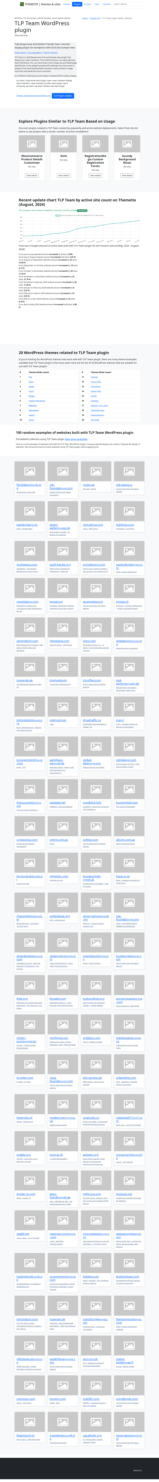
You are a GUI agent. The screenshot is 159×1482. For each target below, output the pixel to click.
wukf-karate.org (60, 564)
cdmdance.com (126, 760)
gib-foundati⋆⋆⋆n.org (61, 486)
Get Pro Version (51, 52)
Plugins (77, 4)
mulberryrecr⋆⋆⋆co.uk (63, 1119)
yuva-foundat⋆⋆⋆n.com (61, 1079)
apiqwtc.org (91, 1155)
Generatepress (97, 415)
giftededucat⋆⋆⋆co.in (29, 1360)
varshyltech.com (27, 641)
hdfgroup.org (92, 1194)
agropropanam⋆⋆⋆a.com (129, 1000)
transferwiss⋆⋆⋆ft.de (62, 1437)
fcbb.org (22, 998)
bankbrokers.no (27, 525)
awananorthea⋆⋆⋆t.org (128, 1235)
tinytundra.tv (58, 680)
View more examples (76, 439)
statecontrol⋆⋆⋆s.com (63, 957)
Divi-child (95, 420)
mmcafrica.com (93, 525)
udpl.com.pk (58, 720)
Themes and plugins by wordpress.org (33, 95)
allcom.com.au (125, 840)
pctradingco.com (94, 564)
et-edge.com (25, 1078)
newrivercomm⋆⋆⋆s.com (63, 1235)
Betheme (33, 405)
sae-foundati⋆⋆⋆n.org (127, 917)
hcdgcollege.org (93, 998)
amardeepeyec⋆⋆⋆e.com (30, 957)
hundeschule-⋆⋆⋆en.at (92, 877)
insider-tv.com (26, 1194)
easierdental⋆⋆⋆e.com (129, 566)
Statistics (107, 4)
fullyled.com (91, 1276)
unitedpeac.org (60, 916)
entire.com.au (59, 840)
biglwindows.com (127, 1276)
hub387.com (91, 1399)
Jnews (31, 420)
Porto (31, 391)
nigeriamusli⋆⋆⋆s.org (96, 957)
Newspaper (34, 410)
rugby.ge (89, 485)
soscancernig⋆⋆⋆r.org (129, 1156)
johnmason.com (27, 1319)
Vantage (94, 401)
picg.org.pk (90, 1359)
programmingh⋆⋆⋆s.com (30, 761)
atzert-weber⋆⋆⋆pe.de (60, 526)
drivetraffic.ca (92, 720)
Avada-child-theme (37, 401)
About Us (138, 1470)
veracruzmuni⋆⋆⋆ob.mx (96, 917)
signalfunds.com (127, 1399)
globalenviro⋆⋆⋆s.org (129, 642)
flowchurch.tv (25, 1435)
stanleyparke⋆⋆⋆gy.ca (128, 1039)
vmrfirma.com (59, 1038)
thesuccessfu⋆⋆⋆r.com (29, 804)
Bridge (32, 396)
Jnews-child (96, 391)
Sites (97, 4)
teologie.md (124, 1194)
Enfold (94, 396)
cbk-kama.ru (124, 485)
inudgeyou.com (27, 564)
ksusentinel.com (127, 802)
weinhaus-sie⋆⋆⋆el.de (57, 761)
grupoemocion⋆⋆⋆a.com (63, 1278)
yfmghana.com (59, 641)
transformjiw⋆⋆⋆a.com (95, 1320)
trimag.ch (122, 601)
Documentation (35, 52)
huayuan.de (57, 1319)
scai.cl (120, 720)
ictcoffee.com (92, 680)
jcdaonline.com (126, 1078)
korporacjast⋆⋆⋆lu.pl (30, 877)
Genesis (94, 377)
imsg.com (89, 641)
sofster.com (90, 840)
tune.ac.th (56, 1155)
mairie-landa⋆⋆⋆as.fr (125, 1360)
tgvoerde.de (25, 680)
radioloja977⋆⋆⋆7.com (129, 1119)
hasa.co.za (123, 876)
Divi (30, 377)
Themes (66, 4)
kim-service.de (92, 1078)
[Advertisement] (113, 40)
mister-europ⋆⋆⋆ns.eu (26, 1039)
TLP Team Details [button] (63, 95)
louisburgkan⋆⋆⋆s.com (129, 957)
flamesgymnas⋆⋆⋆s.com (129, 1320)
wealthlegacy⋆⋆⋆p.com (62, 1360)
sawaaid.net (57, 802)
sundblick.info (92, 802)
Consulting (95, 386)
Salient (32, 415)
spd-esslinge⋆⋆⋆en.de (127, 681)
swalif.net (23, 1234)
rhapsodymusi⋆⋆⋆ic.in (30, 917)
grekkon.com (91, 1038)
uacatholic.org (92, 1435)
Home (85, 18)
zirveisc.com (58, 1399)
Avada (31, 386)
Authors (87, 4)
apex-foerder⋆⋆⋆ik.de (60, 1195)
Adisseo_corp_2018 (99, 405)
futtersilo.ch (24, 1118)
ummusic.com (26, 1399)
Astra (31, 381)
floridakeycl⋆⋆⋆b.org (29, 486)
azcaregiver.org (93, 601)
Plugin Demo (20, 52)
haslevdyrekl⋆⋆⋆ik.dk (29, 1278)
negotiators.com (27, 601)
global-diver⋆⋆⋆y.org (92, 761)
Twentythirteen (97, 410)
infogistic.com (59, 876)
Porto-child (96, 381)
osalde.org (24, 1155)
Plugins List (95, 18)
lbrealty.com (58, 998)
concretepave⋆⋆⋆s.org (96, 1235)
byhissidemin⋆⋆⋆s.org (29, 721)
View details (32, 175)
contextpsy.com (27, 840)
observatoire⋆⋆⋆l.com (129, 1437)
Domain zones (137, 1465)
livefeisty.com (125, 525)
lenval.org (56, 601)
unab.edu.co (91, 1118)
